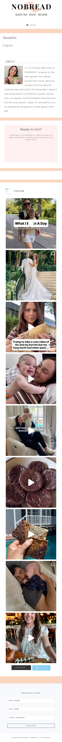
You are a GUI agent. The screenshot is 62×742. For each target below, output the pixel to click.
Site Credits (45, 738)
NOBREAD (31, 9)
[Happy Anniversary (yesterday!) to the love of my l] (31, 275)
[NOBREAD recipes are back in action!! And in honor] (31, 482)
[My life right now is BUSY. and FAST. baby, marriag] (31, 534)
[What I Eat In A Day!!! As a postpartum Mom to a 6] (31, 223)
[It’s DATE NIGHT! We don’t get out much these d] (31, 638)
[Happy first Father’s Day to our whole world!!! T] (31, 586)
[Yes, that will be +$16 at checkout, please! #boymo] (31, 430)
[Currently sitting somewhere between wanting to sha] (31, 379)
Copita (8, 45)
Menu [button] (33, 25)
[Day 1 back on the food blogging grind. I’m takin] (31, 327)
